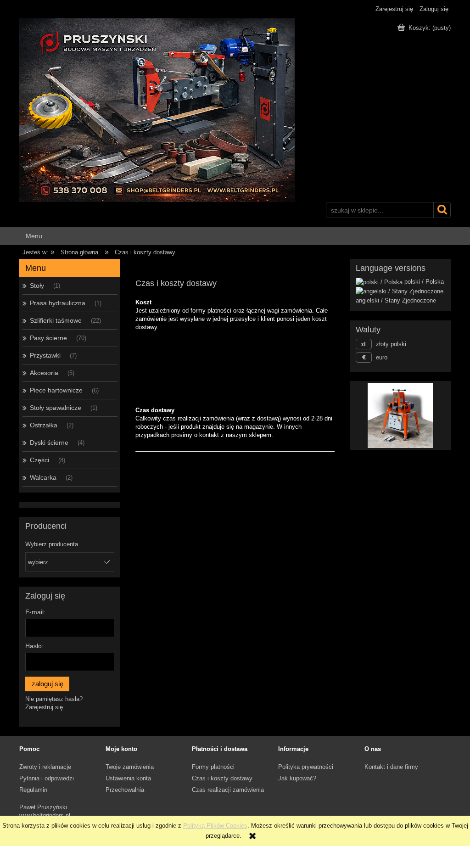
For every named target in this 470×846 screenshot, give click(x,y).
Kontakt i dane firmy (391, 766)
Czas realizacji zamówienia (228, 789)
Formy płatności (213, 766)
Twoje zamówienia (130, 766)
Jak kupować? (297, 778)
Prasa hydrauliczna (57, 303)
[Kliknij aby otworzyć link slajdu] (400, 415)
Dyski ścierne (49, 442)
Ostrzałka (43, 425)
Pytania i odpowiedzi (46, 778)
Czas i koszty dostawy (222, 778)
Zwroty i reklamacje (45, 766)
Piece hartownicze (56, 390)
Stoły (37, 285)
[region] (400, 415)
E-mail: (35, 612)
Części (39, 460)
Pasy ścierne (48, 338)
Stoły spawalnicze (55, 407)
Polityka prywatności (305, 766)
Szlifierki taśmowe (56, 320)
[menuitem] (34, 236)
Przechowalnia (125, 789)
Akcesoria (44, 372)
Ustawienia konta (128, 778)
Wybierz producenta (51, 544)
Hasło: (34, 646)
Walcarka (43, 477)
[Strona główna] (157, 109)
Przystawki (45, 355)
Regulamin (33, 789)
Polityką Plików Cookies (215, 825)
